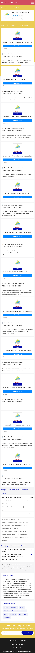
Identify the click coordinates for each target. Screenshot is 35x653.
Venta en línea (24, 25)
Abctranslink (14, 607)
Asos (20, 614)
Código (13, 25)
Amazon (24, 611)
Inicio (2, 7)
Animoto (20, 7)
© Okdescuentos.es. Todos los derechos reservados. (17, 651)
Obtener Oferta (17, 46)
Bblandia (6, 611)
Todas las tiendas (10, 7)
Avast (5, 614)
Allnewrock (7, 617)
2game (6, 607)
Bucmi (21, 607)
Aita (25, 614)
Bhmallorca (13, 614)
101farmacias (15, 611)
